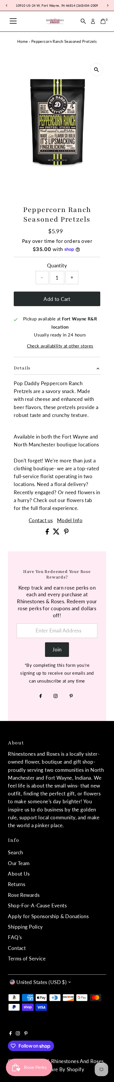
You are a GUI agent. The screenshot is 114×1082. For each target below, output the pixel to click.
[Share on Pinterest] (66, 532)
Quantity (57, 265)
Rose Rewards (23, 895)
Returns (16, 884)
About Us (19, 874)
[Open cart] (103, 21)
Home (22, 41)
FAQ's (15, 937)
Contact (17, 948)
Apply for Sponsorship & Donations (48, 916)
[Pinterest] (71, 696)
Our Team (19, 863)
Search (15, 852)
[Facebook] (40, 696)
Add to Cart (57, 299)
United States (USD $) (41, 982)
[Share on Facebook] (48, 532)
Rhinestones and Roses (77, 1061)
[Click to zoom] (96, 69)
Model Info (69, 520)
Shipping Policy (25, 927)
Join (57, 649)
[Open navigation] (13, 21)
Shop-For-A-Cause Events (37, 905)
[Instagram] (55, 696)
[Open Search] (83, 21)
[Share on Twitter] (57, 532)
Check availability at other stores (60, 346)
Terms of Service (27, 958)
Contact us (41, 520)
